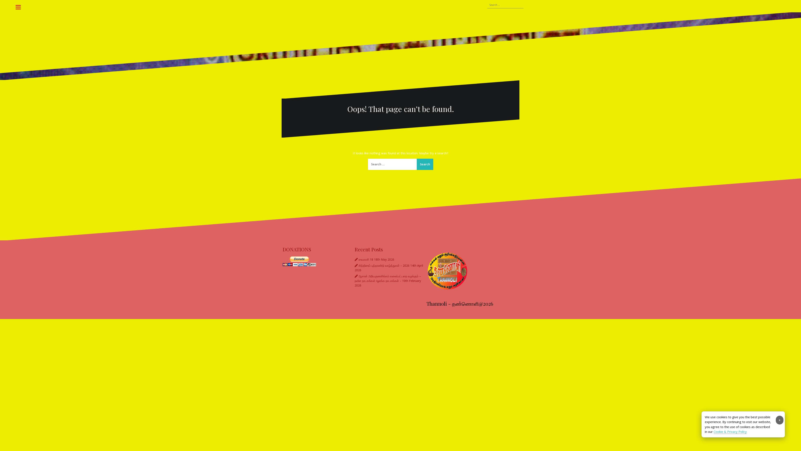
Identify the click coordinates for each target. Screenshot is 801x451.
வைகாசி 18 (366, 259)
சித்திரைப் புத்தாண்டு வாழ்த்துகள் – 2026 (384, 265)
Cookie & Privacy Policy (730, 431)
